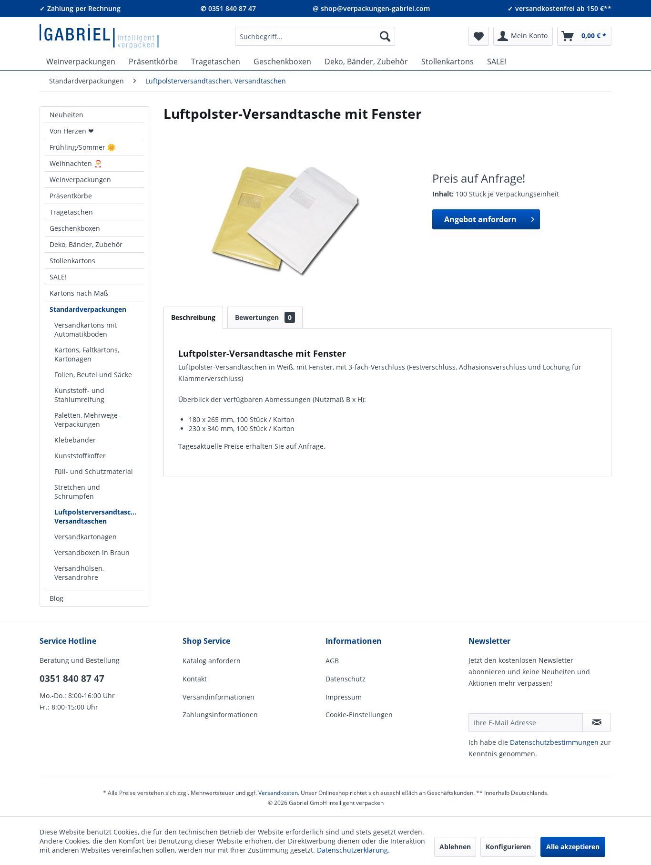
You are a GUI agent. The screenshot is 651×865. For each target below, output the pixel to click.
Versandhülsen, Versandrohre (79, 573)
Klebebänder (75, 439)
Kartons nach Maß (79, 293)
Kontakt (195, 678)
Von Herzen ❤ (72, 130)
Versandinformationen (218, 696)
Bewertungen (263, 317)
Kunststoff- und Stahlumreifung (79, 395)
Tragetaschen (71, 211)
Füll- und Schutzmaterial (93, 471)
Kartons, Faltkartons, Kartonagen (86, 354)
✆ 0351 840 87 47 (228, 8)
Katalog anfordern (212, 660)
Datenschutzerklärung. (353, 850)
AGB (332, 660)
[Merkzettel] (478, 36)
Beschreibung (193, 317)
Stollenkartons (72, 260)
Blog (56, 598)
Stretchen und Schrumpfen (77, 492)
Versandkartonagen (85, 536)
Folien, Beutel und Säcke (93, 374)
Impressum (344, 696)
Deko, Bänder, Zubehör (86, 244)
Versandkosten (278, 793)
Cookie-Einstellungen (359, 714)
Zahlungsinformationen (220, 714)
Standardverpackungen (88, 309)
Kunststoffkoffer (80, 455)
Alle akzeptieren (573, 846)
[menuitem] (315, 36)
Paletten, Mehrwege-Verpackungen (87, 420)
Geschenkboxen (75, 228)
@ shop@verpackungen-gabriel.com (371, 8)
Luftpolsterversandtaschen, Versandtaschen (99, 516)
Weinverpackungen (80, 179)
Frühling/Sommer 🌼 (82, 147)
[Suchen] (385, 36)
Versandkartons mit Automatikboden (85, 329)
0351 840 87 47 (72, 678)
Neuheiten (66, 114)
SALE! (58, 276)
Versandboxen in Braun (92, 552)
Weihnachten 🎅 (76, 163)
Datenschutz (346, 678)
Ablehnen (455, 846)
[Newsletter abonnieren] (596, 722)
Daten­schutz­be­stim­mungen (554, 742)
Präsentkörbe (71, 195)
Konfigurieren (508, 846)
